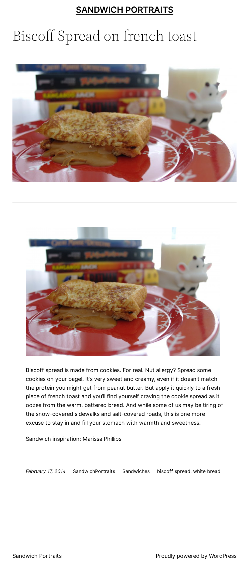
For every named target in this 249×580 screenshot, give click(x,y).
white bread (206, 471)
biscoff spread (173, 471)
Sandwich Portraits (124, 10)
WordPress (223, 556)
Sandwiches (136, 471)
